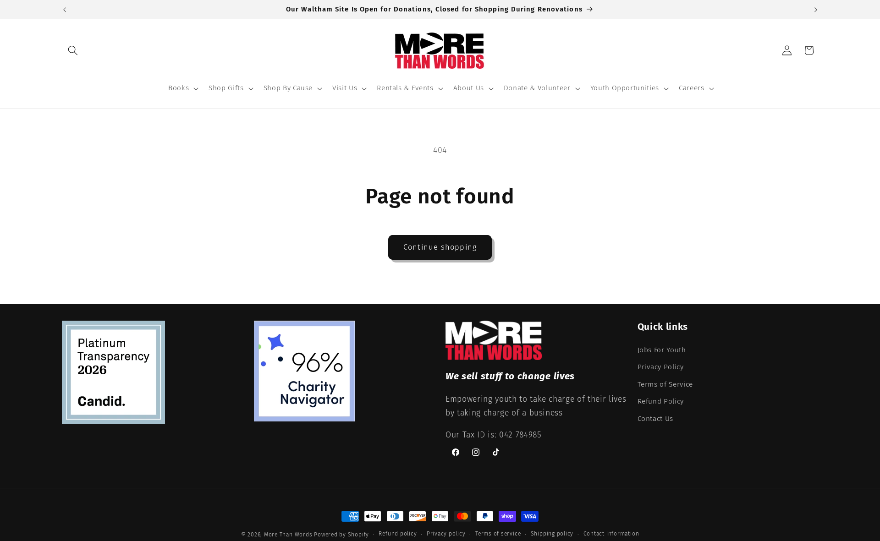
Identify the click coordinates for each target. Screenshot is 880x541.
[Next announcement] (816, 9)
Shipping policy (552, 533)
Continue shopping (440, 247)
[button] (73, 50)
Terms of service (498, 533)
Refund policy (398, 533)
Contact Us (656, 419)
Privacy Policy (661, 367)
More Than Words (289, 534)
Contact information (611, 533)
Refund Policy (661, 401)
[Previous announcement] (65, 9)
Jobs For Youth (662, 350)
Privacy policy (446, 533)
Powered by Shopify (341, 534)
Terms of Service (665, 384)
